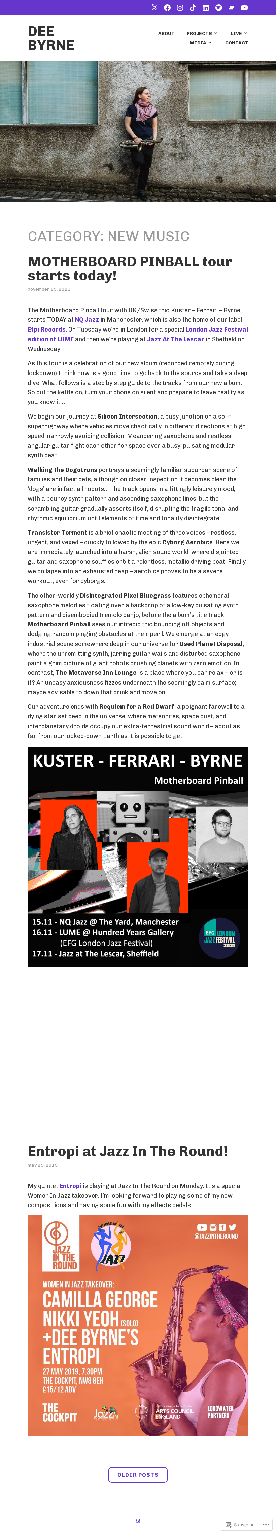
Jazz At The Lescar (175, 339)
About (166, 33)
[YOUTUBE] (244, 7)
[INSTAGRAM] (180, 7)
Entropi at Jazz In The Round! (128, 1151)
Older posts (138, 1475)
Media (197, 43)
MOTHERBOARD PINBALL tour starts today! (130, 268)
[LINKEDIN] (206, 7)
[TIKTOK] (193, 7)
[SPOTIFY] (219, 7)
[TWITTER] (154, 7)
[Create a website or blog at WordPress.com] (138, 1521)
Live (236, 33)
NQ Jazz (87, 319)
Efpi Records (47, 329)
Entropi (70, 1186)
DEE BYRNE (51, 38)
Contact (236, 43)
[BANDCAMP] (232, 7)
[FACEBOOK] (167, 7)
